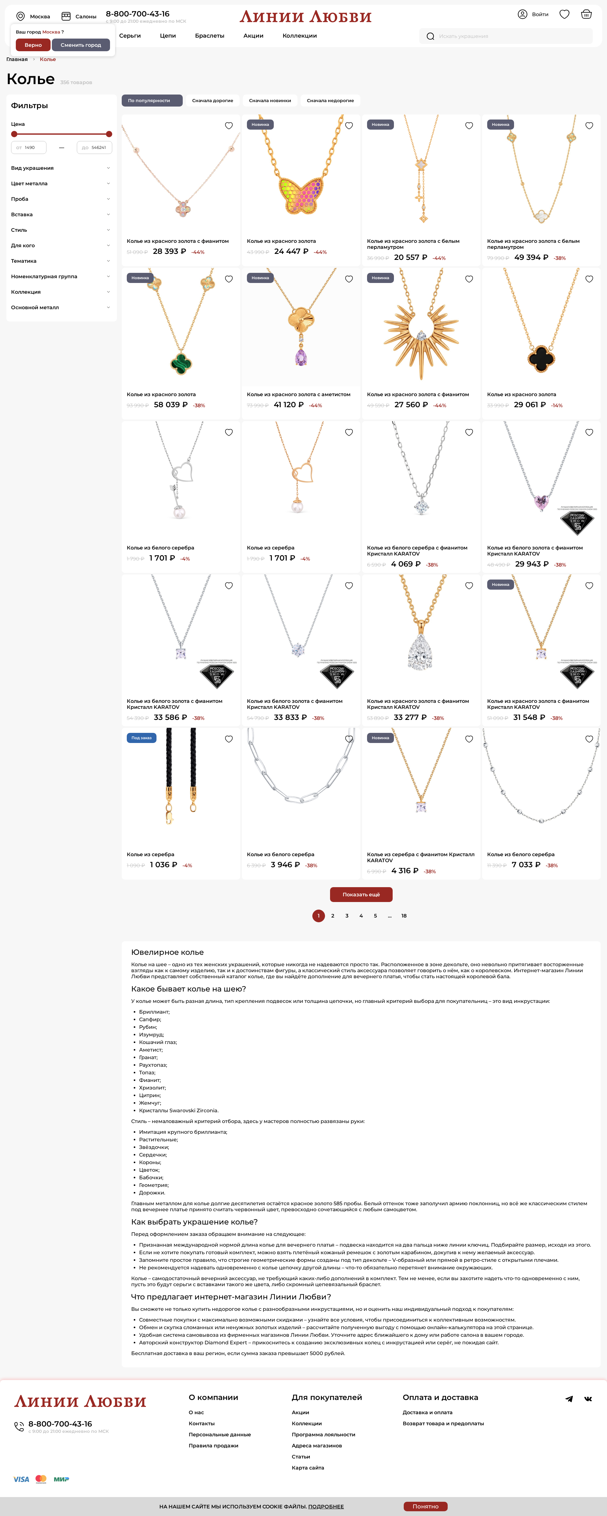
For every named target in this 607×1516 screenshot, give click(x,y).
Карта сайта (308, 1468)
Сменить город (81, 45)
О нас (196, 1412)
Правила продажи (213, 1446)
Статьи (301, 1457)
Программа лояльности (323, 1435)
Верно (33, 45)
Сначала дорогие (212, 100)
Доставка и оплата (428, 1412)
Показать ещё (361, 895)
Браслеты (209, 35)
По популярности (149, 100)
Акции (253, 35)
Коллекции (300, 35)
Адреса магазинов (317, 1446)
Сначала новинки (270, 100)
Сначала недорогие (330, 100)
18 (404, 916)
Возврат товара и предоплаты (443, 1424)
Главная (17, 59)
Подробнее (326, 1507)
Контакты (202, 1424)
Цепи (168, 35)
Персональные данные (220, 1435)
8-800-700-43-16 (137, 13)
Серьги (130, 35)
